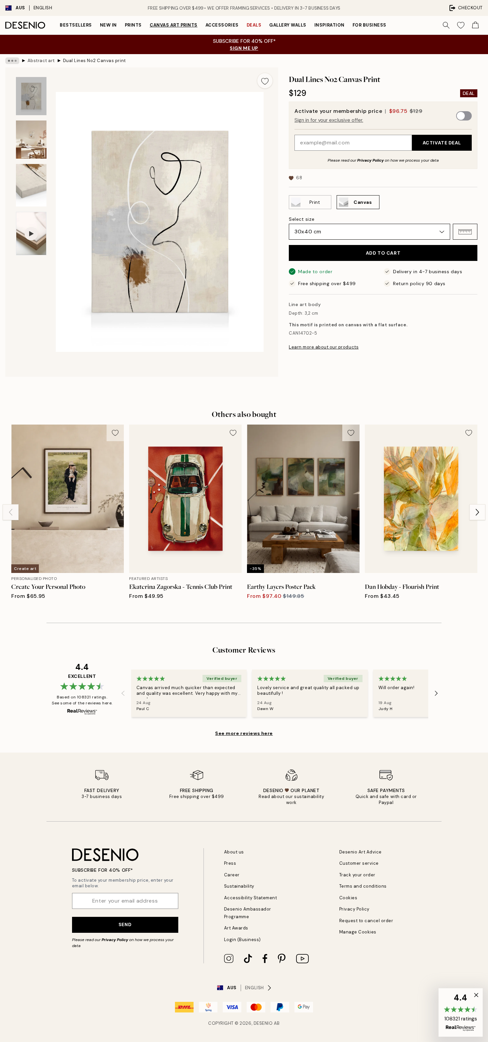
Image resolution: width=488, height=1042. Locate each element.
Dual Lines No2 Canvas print (94, 60)
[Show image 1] (31, 96)
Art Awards (236, 928)
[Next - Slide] (477, 512)
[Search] (446, 25)
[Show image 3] (31, 185)
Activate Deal (442, 143)
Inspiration (329, 25)
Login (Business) (242, 939)
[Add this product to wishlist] (265, 81)
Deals (254, 25)
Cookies (348, 898)
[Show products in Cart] (475, 25)
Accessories (222, 25)
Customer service (359, 863)
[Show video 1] (31, 233)
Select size (301, 219)
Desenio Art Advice (360, 852)
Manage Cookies (357, 932)
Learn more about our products (324, 347)
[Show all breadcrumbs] (12, 60)
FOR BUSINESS (369, 25)
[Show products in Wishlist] (460, 25)
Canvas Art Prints (174, 25)
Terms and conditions (363, 886)
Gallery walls (287, 25)
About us (234, 852)
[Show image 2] (31, 139)
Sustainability (239, 886)
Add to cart (383, 253)
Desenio (263, 1023)
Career (232, 875)
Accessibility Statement (250, 898)
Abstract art (41, 60)
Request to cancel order (366, 920)
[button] (465, 232)
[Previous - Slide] (11, 512)
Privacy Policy (370, 160)
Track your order (357, 875)
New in (108, 25)
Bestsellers (76, 25)
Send (125, 924)
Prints (133, 25)
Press (230, 863)
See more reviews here (244, 733)
